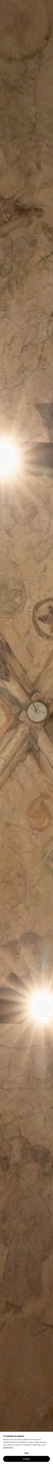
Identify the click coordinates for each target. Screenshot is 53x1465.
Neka (26, 1453)
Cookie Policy (8, 1447)
